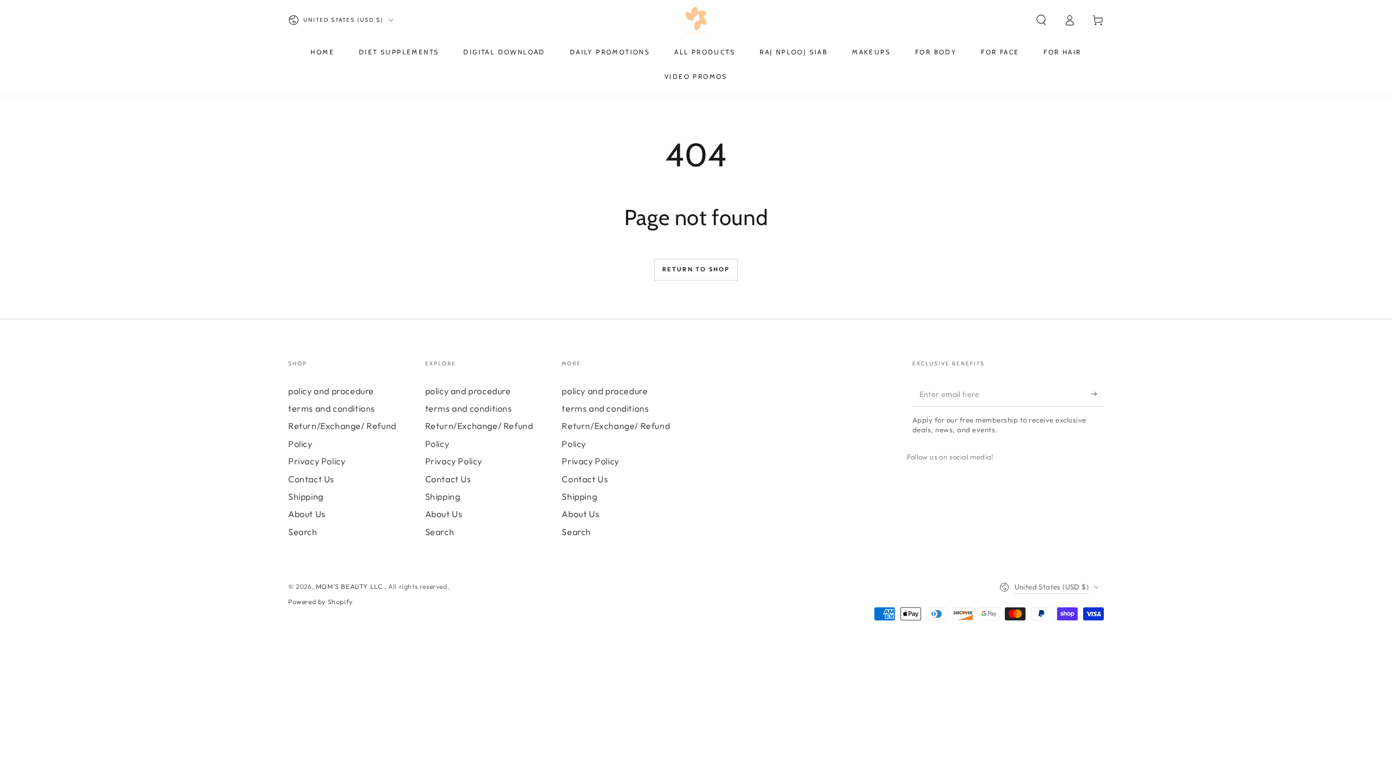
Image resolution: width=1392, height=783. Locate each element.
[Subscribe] (1097, 394)
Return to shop (696, 269)
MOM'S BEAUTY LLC (350, 586)
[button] (1041, 20)
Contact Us (311, 479)
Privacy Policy (316, 461)
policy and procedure (331, 391)
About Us (307, 513)
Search (303, 531)
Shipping (306, 496)
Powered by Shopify (320, 602)
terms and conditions (331, 408)
